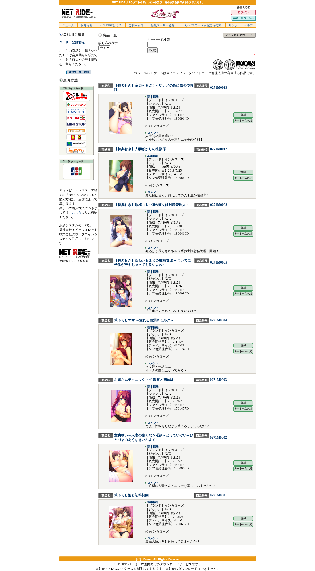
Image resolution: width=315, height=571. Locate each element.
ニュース (68, 25)
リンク (233, 25)
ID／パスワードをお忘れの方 (202, 25)
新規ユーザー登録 (162, 25)
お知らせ (87, 25)
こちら (76, 212)
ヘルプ (248, 25)
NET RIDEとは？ (110, 25)
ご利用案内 (136, 25)
